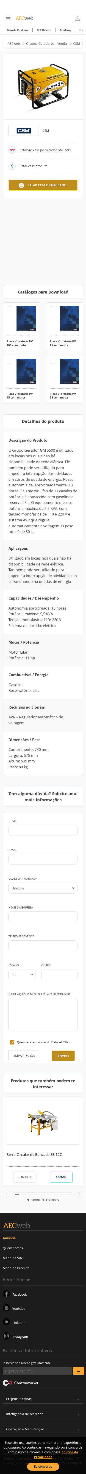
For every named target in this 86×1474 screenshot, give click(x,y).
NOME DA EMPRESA (20, 907)
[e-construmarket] (21, 1382)
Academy (65, 30)
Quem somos (13, 1248)
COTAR (61, 1177)
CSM (76, 43)
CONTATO (24, 1177)
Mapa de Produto (16, 1268)
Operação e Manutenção (25, 1429)
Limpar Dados (24, 1055)
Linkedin (18, 1322)
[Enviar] (79, 1371)
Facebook (19, 1294)
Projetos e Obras (19, 1399)
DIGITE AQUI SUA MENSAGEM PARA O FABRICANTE (39, 994)
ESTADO (13, 965)
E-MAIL (12, 850)
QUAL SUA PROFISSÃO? (22, 879)
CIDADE (46, 965)
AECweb (14, 43)
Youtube (18, 1308)
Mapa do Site (13, 1258)
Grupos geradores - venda (46, 43)
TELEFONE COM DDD (21, 936)
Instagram (20, 1337)
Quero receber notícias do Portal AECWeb (43, 1042)
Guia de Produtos (17, 30)
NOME (12, 821)
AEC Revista (44, 30)
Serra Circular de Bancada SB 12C (34, 1154)
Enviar (63, 1055)
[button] (6, 1194)
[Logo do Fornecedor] (24, 130)
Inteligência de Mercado (24, 1414)
